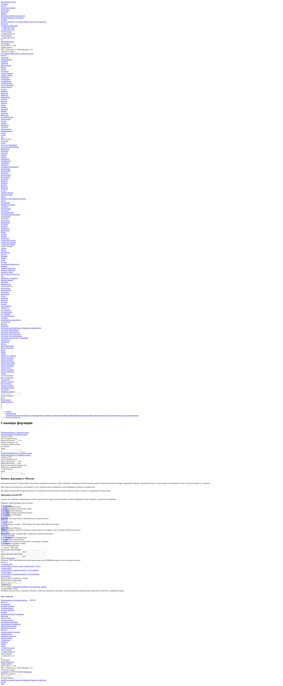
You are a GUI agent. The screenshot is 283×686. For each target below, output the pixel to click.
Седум (3, 191)
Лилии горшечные (8, 364)
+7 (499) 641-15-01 (8, 28)
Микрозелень (6, 284)
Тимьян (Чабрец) (7, 193)
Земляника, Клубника (9, 278)
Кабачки (4, 266)
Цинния (4, 304)
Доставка (4, 4)
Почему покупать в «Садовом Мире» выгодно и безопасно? (23, 22)
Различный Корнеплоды (10, 264)
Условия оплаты (7, 608)
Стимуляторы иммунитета (11, 320)
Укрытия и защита (8, 391)
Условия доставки (7, 606)
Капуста (4, 254)
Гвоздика (4, 153)
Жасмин (4, 107)
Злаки (3, 646)
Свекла (3, 258)
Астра (3, 143)
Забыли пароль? (7, 402)
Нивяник (4, 183)
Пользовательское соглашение (12, 18)
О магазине (5, 10)
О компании (5, 604)
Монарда (4, 181)
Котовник (4, 173)
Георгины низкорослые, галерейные (14, 338)
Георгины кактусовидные (10, 334)
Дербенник (5, 163)
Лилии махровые (7, 366)
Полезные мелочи (7, 388)
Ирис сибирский (7, 348)
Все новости (5, 576)
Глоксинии (5, 342)
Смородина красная (8, 242)
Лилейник (5, 179)
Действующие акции (9, 626)
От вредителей (6, 312)
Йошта (3, 232)
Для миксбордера (7, 213)
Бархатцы (4, 298)
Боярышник (5, 97)
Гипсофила (5, 159)
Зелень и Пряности (8, 270)
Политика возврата (8, 8)
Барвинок (4, 93)
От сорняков (5, 314)
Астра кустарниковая (9, 145)
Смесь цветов (6, 306)
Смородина (5, 238)
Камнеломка (5, 169)
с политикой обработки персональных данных (29, 587)
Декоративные (10, 413)
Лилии (3, 354)
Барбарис (4, 91)
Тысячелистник (7, 195)
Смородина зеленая (8, 240)
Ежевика (4, 226)
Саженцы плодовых (8, 636)
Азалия (3, 89)
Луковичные (5, 640)
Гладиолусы (5, 340)
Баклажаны (5, 252)
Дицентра (4, 165)
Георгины (4, 326)
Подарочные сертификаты (11, 624)
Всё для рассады (7, 378)
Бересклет (4, 95)
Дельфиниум (6, 161)
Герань (3, 157)
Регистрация (5, 400)
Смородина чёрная (8, 244)
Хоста (3, 201)
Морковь (4, 256)
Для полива (5, 380)
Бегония (4, 324)
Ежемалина (5, 228)
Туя (2, 137)
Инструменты (6, 384)
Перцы (3, 250)
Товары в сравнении (38, 680)
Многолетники (6, 638)
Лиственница (6, 129)
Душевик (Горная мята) (9, 167)
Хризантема (5, 203)
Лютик (3, 374)
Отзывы (4, 20)
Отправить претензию (9, 26)
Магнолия (5, 115)
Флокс (3, 197)
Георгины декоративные (10, 332)
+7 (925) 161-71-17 (8, 38)
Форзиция (5, 125)
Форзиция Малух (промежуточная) (14, 434)
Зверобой (4, 109)
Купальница (5, 177)
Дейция (4, 103)
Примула (4, 187)
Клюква (4, 234)
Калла (3, 350)
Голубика (4, 224)
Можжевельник (7, 131)
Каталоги (4, 24)
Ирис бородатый (7, 346)
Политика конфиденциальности (13, 16)
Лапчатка (4, 113)
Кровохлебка (6, 175)
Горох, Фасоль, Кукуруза (10, 274)
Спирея (4, 123)
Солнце (6, 548)
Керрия (3, 111)
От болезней (5, 310)
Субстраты (5, 390)
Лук (2, 276)
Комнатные (5, 294)
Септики (4, 318)
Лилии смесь (6, 368)
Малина (4, 236)
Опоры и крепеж (7, 386)
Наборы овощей (7, 280)
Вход (3, 398)
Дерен (3, 105)
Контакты (4, 12)
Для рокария (5, 217)
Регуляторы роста (7, 316)
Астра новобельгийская (10, 147)
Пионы (3, 644)
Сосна (3, 135)
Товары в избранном (22, 680)
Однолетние (5, 288)
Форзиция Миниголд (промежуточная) (15, 455)
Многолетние (6, 290)
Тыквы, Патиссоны (8, 268)
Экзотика (4, 282)
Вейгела (4, 101)
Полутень (14, 548)
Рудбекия (4, 189)
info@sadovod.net (7, 42)
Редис (3, 260)
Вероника (4, 151)
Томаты (4, 248)
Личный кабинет (7, 620)
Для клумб (5, 211)
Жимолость (5, 230)
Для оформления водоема (10, 215)
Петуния (4, 302)
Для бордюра (6, 209)
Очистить (11, 558)
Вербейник (5, 149)
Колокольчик (6, 171)
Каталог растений (7, 610)
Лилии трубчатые (7, 372)
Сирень (4, 121)
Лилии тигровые (7, 370)
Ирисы (3, 344)
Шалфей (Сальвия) (8, 205)
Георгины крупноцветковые (11, 336)
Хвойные (4, 642)
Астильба (4, 141)
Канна (3, 352)
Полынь (4, 185)
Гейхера (4, 155)
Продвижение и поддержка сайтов (14, 600)
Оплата (3, 6)
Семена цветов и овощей (10, 632)
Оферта (4, 14)
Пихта (3, 133)
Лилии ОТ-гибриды (8, 356)
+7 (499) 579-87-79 (8, 34)
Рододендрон (6, 119)
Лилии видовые (7, 360)
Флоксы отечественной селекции (13, 199)
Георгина (4, 300)
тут (79, 530)
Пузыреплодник (7, 117)
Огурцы (4, 262)
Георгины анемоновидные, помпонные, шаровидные (21, 328)
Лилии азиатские (7, 358)
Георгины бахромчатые (10, 330)
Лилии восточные (7, 362)
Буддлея (4, 99)
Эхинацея (4, 207)
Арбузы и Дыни (7, 272)
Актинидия (5, 220)
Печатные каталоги (8, 628)
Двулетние (5, 292)
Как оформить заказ (8, 2)
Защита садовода (7, 382)
